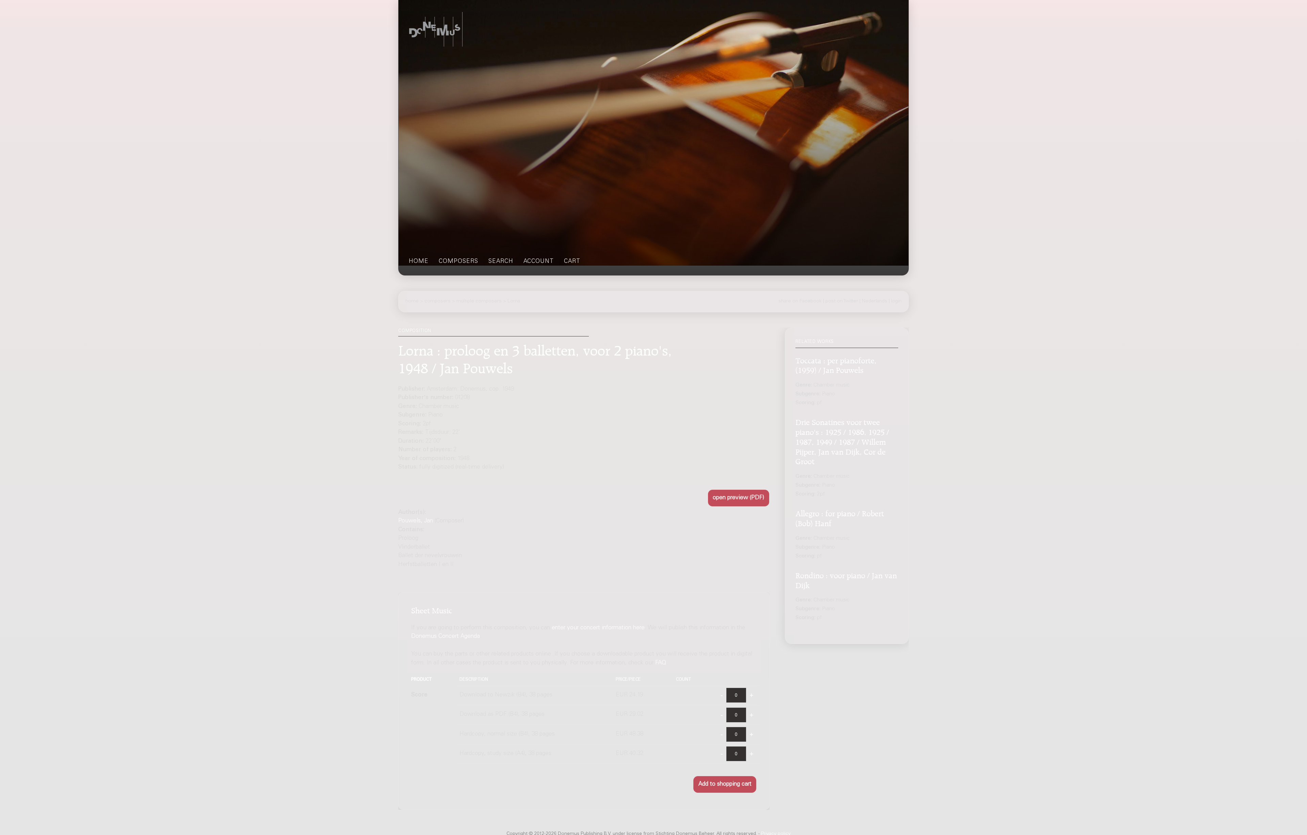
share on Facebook (800, 301)
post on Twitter (841, 301)
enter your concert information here (598, 628)
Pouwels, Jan (415, 521)
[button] (738, 498)
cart (572, 262)
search (500, 262)
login (896, 301)
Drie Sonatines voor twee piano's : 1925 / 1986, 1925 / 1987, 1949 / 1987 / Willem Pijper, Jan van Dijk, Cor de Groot (842, 441)
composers (458, 262)
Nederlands (874, 301)
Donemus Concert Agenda (445, 637)
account (538, 262)
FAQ (660, 663)
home (419, 262)
